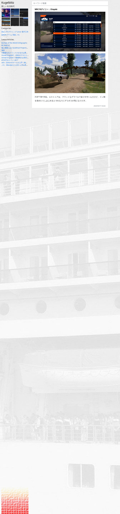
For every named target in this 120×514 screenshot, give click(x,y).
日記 (3, 32)
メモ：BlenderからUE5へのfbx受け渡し (16, 65)
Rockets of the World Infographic (14, 43)
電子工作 (25, 32)
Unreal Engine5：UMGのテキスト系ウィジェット (20, 55)
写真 (14, 35)
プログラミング (11, 32)
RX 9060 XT (5, 45)
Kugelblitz (7, 2)
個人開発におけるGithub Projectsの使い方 (17, 48)
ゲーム (9, 35)
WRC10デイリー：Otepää (46, 9)
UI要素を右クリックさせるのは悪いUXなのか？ (18, 53)
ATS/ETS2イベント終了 (9, 60)
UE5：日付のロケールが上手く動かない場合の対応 (20, 62)
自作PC (4, 35)
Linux (19, 32)
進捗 (3, 50)
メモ (18, 35)
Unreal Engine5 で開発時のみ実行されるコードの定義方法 (23, 58)
